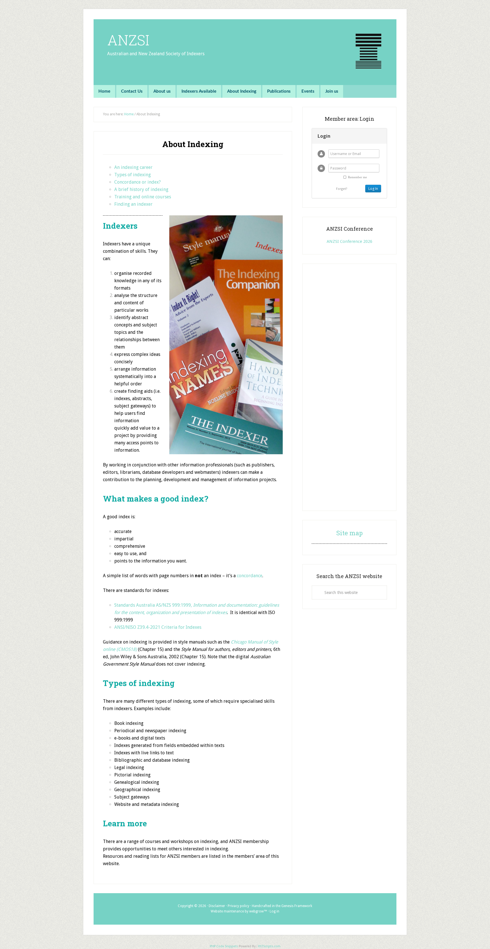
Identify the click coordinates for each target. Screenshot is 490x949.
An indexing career (133, 167)
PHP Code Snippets (224, 946)
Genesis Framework (296, 906)
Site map (349, 533)
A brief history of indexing (141, 189)
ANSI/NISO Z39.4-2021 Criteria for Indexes (157, 627)
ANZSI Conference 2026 (349, 241)
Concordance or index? (137, 182)
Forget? (341, 188)
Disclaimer (217, 906)
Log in (274, 911)
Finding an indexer (133, 204)
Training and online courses (142, 196)
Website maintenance (227, 911)
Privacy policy (238, 906)
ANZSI (128, 40)
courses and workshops (169, 841)
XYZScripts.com (269, 946)
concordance (249, 575)
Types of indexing (132, 174)
